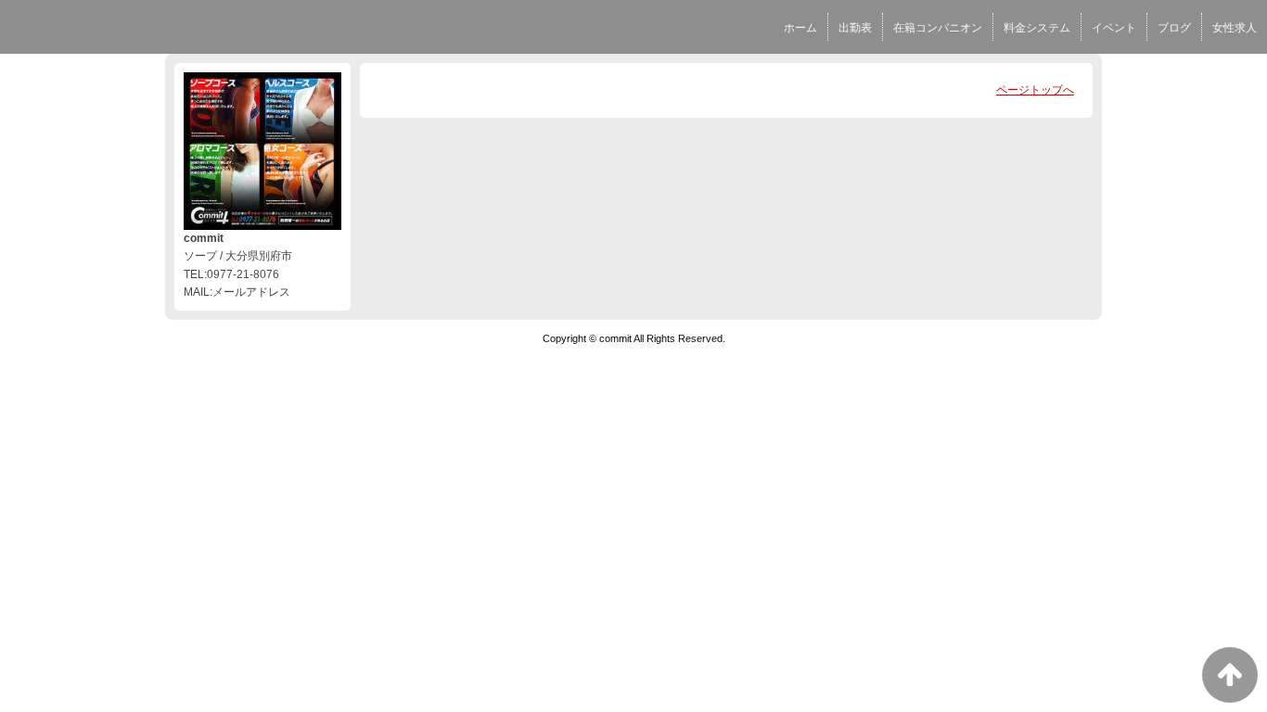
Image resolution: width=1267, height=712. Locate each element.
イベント (1114, 27)
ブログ (1174, 27)
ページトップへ (1035, 89)
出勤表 (855, 27)
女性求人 (1234, 27)
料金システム (1037, 27)
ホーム (800, 27)
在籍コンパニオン (937, 27)
